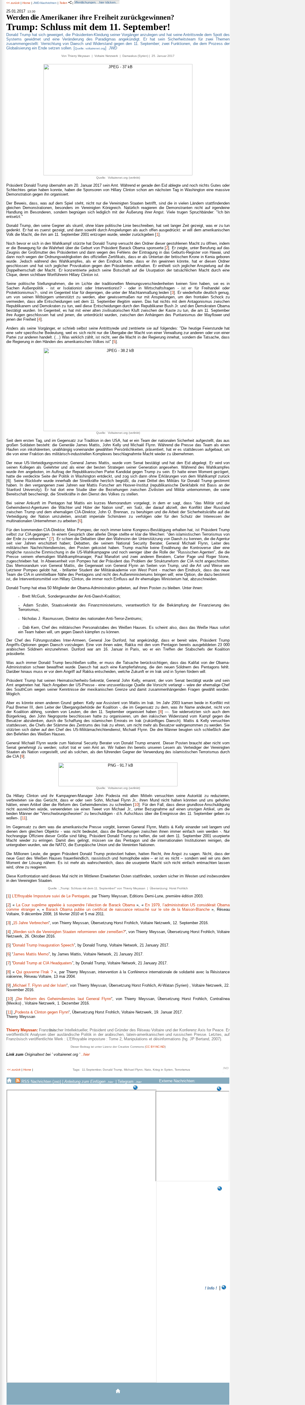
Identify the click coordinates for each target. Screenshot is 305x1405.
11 (24, 818)
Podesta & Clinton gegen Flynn (42, 1012)
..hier (48, 1054)
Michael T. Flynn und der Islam (39, 985)
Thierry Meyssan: (22, 1030)
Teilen (63, 2)
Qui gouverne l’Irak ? (34, 972)
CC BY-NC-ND (155, 1046)
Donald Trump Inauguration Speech (43, 945)
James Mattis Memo (31, 954)
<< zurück (13, 2)
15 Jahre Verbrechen (31, 923)
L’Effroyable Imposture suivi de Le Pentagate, (51, 896)
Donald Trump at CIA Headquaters (42, 963)
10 (136, 804)
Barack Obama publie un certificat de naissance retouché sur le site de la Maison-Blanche (128, 909)
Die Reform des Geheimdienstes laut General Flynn (63, 999)
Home (26, 2)
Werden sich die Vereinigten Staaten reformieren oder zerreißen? (69, 932)
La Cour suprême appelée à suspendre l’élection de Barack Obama (75, 905)
